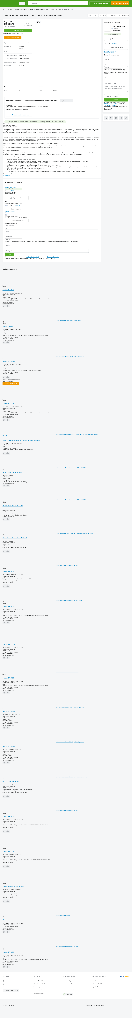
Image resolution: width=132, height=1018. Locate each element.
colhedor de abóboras (25, 43)
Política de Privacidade (32, 257)
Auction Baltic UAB (10, 187)
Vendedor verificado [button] (14, 189)
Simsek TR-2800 (8, 678)
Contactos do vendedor (9, 987)
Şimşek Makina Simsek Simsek (13, 886)
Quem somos (6, 981)
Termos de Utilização (53, 257)
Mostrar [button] (17, 205)
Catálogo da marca (38, 993)
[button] (90, 15)
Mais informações (109, 51)
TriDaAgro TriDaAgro (9, 361)
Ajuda (4, 984)
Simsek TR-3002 (8, 571)
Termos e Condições (38, 981)
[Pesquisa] (30, 3)
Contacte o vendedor (13, 37)
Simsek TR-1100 (8, 404)
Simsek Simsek (8, 326)
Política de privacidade (39, 984)
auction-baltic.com (10, 211)
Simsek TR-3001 (8, 606)
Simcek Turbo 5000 (9, 644)
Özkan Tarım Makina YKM (11, 781)
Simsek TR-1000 (8, 290)
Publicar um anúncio (11, 383)
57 (3, 920)
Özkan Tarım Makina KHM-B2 (13, 472)
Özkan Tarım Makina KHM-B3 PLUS (15, 538)
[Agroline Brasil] (10, 3)
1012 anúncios (15, 190)
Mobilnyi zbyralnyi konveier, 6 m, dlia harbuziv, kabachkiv (22, 440)
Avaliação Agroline (38, 990)
